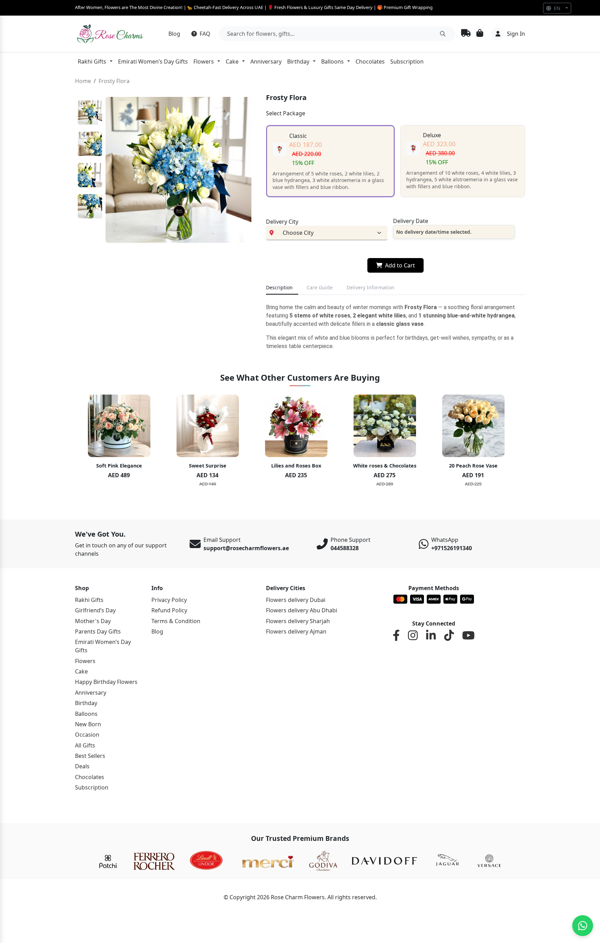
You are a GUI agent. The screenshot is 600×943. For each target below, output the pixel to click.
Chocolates (370, 61)
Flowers (85, 661)
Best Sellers (90, 756)
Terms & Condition (175, 621)
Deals (82, 766)
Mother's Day (93, 621)
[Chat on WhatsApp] (582, 925)
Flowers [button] (203, 61)
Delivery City (282, 221)
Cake (81, 671)
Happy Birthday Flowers (106, 682)
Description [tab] (279, 287)
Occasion (87, 734)
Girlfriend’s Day (95, 610)
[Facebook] (396, 636)
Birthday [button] (298, 61)
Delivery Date (410, 221)
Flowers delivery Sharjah (298, 621)
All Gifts (85, 745)
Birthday (86, 703)
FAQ (204, 34)
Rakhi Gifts (89, 600)
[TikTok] (449, 636)
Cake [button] (232, 61)
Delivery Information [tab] (370, 287)
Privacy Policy (169, 600)
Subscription (407, 61)
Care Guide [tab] (320, 287)
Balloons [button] (332, 61)
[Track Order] (466, 33)
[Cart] (479, 34)
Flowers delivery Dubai (295, 600)
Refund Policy (169, 610)
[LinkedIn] (431, 636)
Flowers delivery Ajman (296, 631)
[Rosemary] (110, 33)
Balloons (86, 714)
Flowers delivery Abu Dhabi (301, 610)
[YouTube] (468, 636)
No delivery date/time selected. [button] (434, 232)
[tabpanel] (395, 326)
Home (83, 81)
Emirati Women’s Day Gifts (153, 61)
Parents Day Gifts (98, 631)
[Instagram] (413, 636)
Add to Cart (400, 265)
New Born (88, 724)
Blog (174, 34)
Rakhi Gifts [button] (92, 61)
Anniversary (266, 61)
